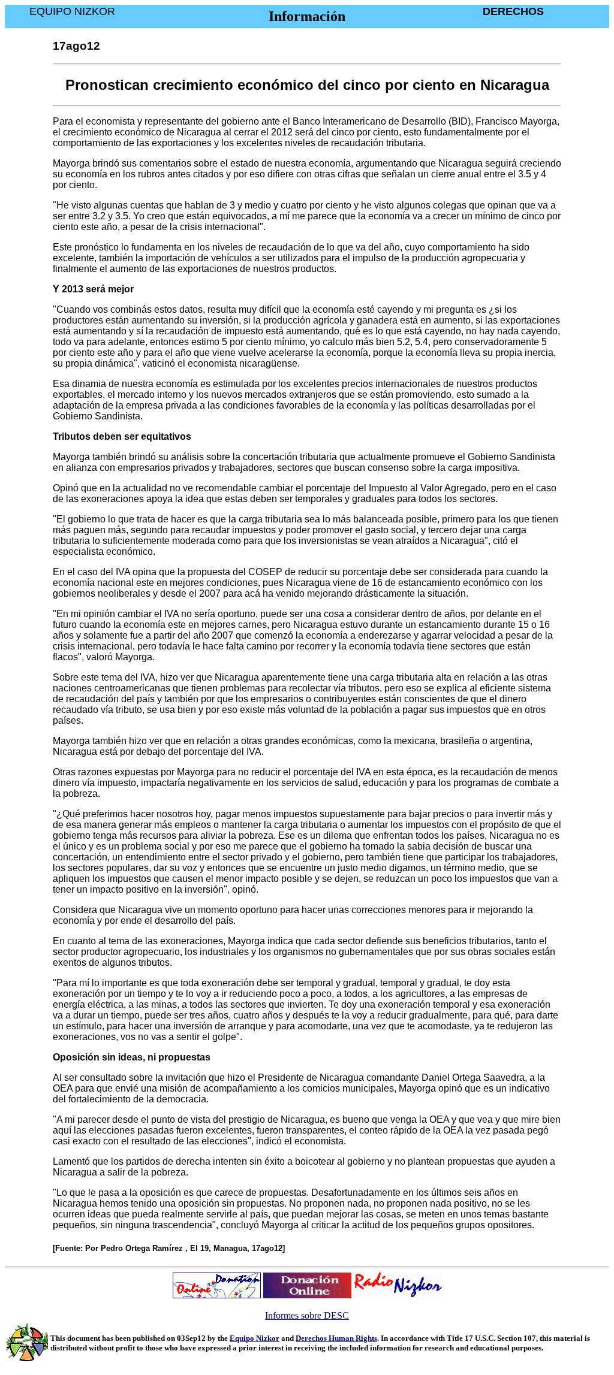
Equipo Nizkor (254, 1338)
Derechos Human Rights (336, 1338)
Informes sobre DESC (307, 1315)
